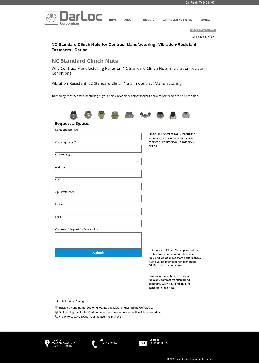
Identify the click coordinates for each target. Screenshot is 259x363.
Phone (60, 204)
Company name (65, 142)
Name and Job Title (67, 129)
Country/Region (64, 154)
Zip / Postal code (65, 192)
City (57, 179)
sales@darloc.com (159, 342)
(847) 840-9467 (204, 2)
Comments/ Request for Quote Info (76, 229)
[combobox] (98, 161)
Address (60, 167)
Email (59, 216)
